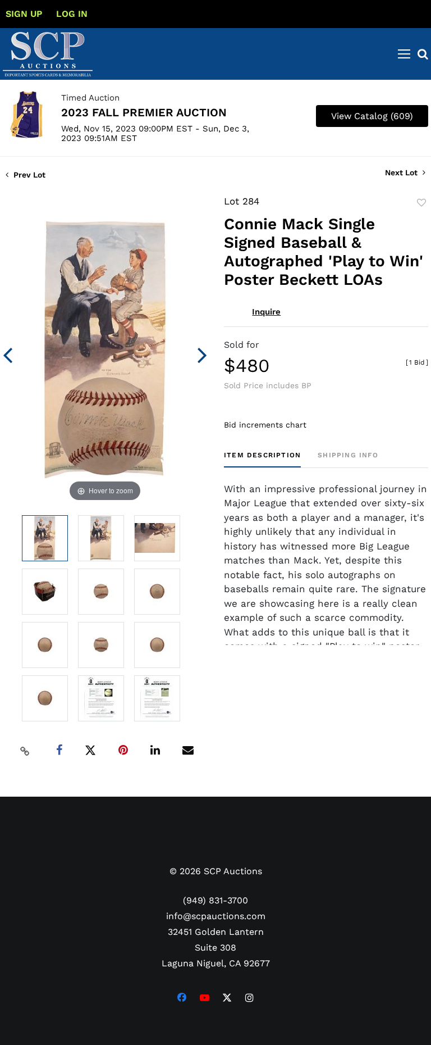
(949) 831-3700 (215, 900)
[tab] (262, 459)
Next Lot (402, 172)
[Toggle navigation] (404, 54)
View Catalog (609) (372, 116)
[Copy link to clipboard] (25, 750)
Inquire (266, 312)
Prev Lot (28, 174)
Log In (72, 13)
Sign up (24, 13)
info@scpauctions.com (215, 916)
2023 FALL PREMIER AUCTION (144, 112)
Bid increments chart (265, 424)
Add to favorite (421, 203)
